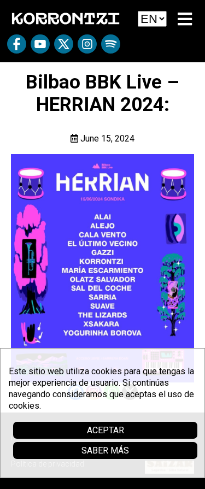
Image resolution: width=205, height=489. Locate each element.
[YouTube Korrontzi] (40, 48)
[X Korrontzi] (63, 48)
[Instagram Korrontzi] (87, 48)
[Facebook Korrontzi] (16, 48)
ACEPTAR (105, 430)
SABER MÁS (105, 450)
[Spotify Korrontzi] (110, 48)
